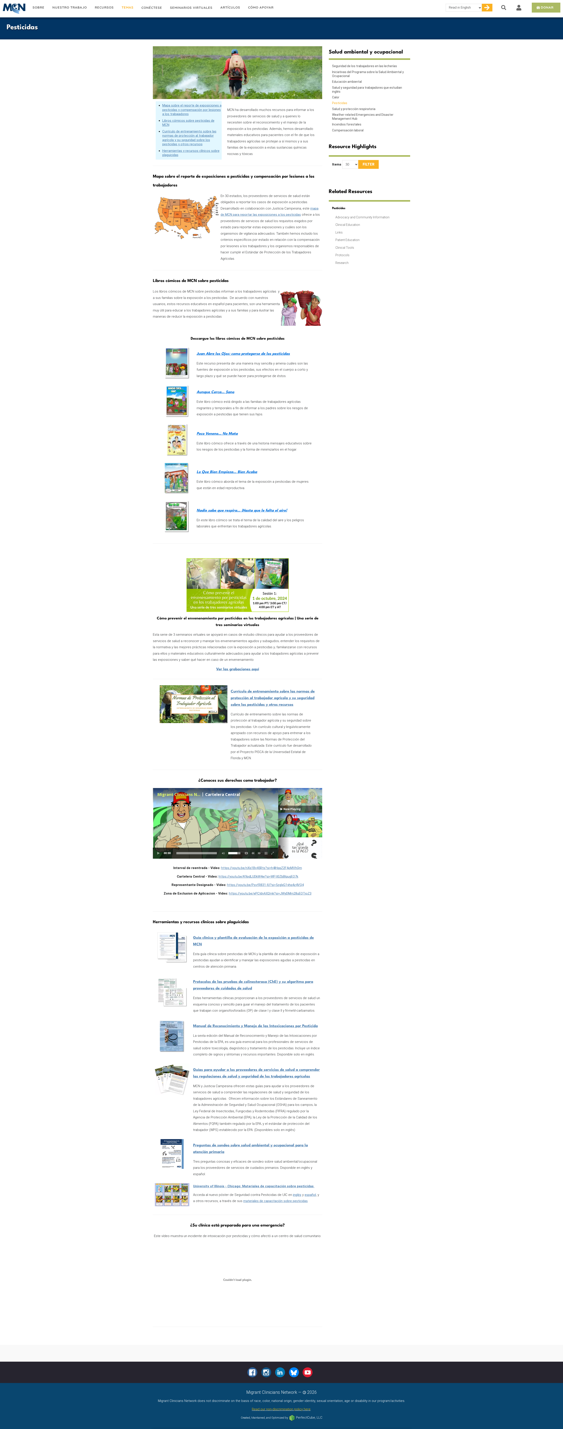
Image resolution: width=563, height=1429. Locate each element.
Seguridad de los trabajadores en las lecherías (364, 66)
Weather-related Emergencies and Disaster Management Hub (362, 116)
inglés (297, 1195)
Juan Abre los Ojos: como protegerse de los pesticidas (243, 354)
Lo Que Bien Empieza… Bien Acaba (227, 472)
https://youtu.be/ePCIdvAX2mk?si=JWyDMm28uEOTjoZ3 (270, 893)
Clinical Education (347, 225)
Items (336, 164)
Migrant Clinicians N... (178, 794)
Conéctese (151, 8)
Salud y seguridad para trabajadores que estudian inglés (367, 89)
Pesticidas (339, 103)
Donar (547, 7)
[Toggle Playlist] (266, 853)
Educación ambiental (347, 81)
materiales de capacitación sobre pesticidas (275, 1201)
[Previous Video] (253, 853)
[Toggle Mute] (222, 853)
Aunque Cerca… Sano (215, 392)
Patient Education (347, 240)
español (310, 1195)
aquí (237, 669)
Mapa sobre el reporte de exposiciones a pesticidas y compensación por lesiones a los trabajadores (191, 109)
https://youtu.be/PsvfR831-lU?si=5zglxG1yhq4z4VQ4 (265, 885)
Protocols (342, 255)
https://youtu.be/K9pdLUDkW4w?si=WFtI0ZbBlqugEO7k (258, 876)
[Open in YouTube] (246, 853)
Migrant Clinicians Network (14, 8)
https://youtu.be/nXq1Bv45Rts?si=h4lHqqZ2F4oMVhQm (261, 868)
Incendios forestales (346, 124)
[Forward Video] (259, 853)
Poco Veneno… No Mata (217, 434)
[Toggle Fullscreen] (272, 853)
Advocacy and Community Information (362, 217)
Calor (335, 97)
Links (339, 232)
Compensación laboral (348, 130)
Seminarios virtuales (191, 8)
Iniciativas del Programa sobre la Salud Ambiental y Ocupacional (368, 74)
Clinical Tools (344, 247)
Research (342, 263)
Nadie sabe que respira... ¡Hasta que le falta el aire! (242, 510)
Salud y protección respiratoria (353, 109)
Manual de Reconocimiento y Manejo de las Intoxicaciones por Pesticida (255, 1026)
